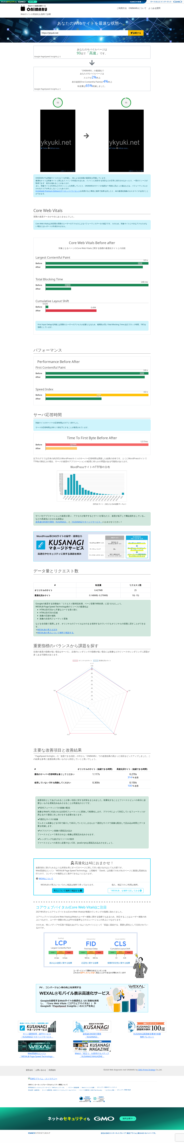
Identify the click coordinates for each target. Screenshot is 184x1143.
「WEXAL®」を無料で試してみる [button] (124, 890)
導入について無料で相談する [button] (67, 890)
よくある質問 (154, 8)
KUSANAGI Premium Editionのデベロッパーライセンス (58, 191)
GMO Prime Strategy (146, 1070)
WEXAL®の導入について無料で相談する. (55, 632)
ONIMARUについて (137, 8)
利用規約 (52, 1070)
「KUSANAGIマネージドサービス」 (86, 522)
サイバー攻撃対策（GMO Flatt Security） (91, 1090)
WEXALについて (46, 878)
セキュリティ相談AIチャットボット (107, 1087)
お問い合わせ (41, 1070)
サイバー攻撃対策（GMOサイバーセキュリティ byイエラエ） (59, 1090)
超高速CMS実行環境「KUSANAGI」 (52, 522)
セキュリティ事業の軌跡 (124, 1090)
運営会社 (29, 1070)
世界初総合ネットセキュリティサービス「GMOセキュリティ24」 (46, 1087)
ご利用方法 (122, 8)
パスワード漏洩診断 (73, 1087)
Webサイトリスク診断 (88, 1087)
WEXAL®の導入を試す (47, 629)
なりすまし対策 (110, 1090)
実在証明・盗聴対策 (33, 1090)
